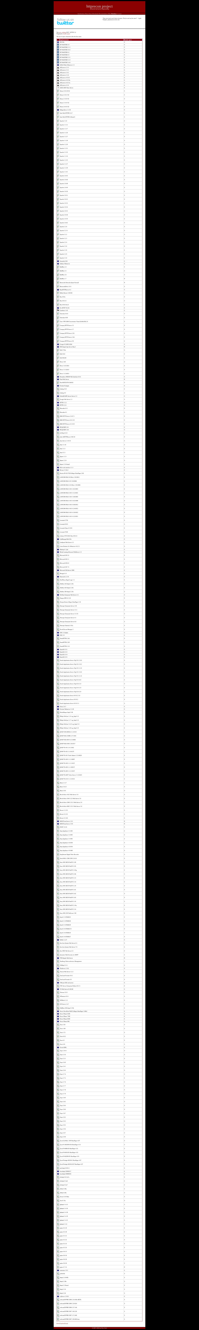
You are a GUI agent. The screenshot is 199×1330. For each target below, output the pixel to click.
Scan (90, 13)
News (86, 13)
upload (62, 1323)
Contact (119, 13)
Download (95, 13)
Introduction (81, 13)
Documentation (103, 13)
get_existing (62, 32)
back (58, 1323)
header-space (66, 33)
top (66, 1323)
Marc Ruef (104, 1328)
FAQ (109, 13)
